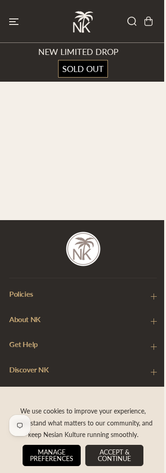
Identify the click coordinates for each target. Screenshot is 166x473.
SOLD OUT (83, 69)
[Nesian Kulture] (83, 21)
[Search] (132, 21)
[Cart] (148, 21)
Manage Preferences (49, 455)
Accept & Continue (112, 455)
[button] (14, 21)
